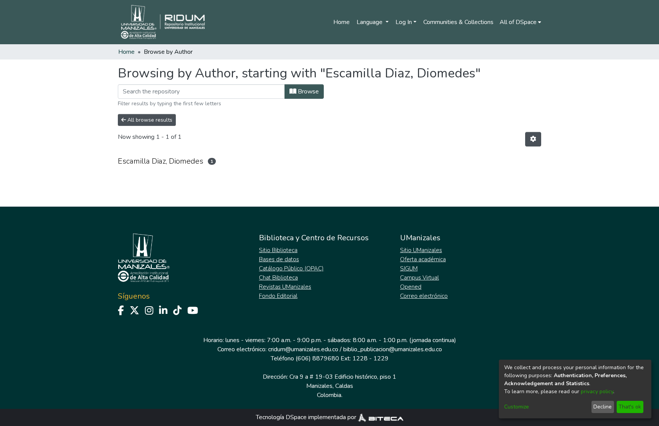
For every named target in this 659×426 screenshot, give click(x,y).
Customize (516, 406)
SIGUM (409, 268)
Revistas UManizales (285, 287)
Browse (307, 91)
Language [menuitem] (370, 22)
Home (341, 22)
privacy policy (597, 391)
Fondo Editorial (278, 296)
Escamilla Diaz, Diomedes (160, 161)
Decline (602, 406)
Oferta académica (423, 259)
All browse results (149, 120)
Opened (410, 287)
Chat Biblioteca (278, 277)
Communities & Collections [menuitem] (458, 22)
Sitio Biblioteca (278, 250)
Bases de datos (279, 259)
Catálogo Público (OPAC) (291, 268)
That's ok (630, 406)
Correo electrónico (424, 296)
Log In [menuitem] (403, 22)
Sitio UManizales (421, 250)
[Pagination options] (533, 139)
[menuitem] (520, 22)
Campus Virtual (419, 277)
